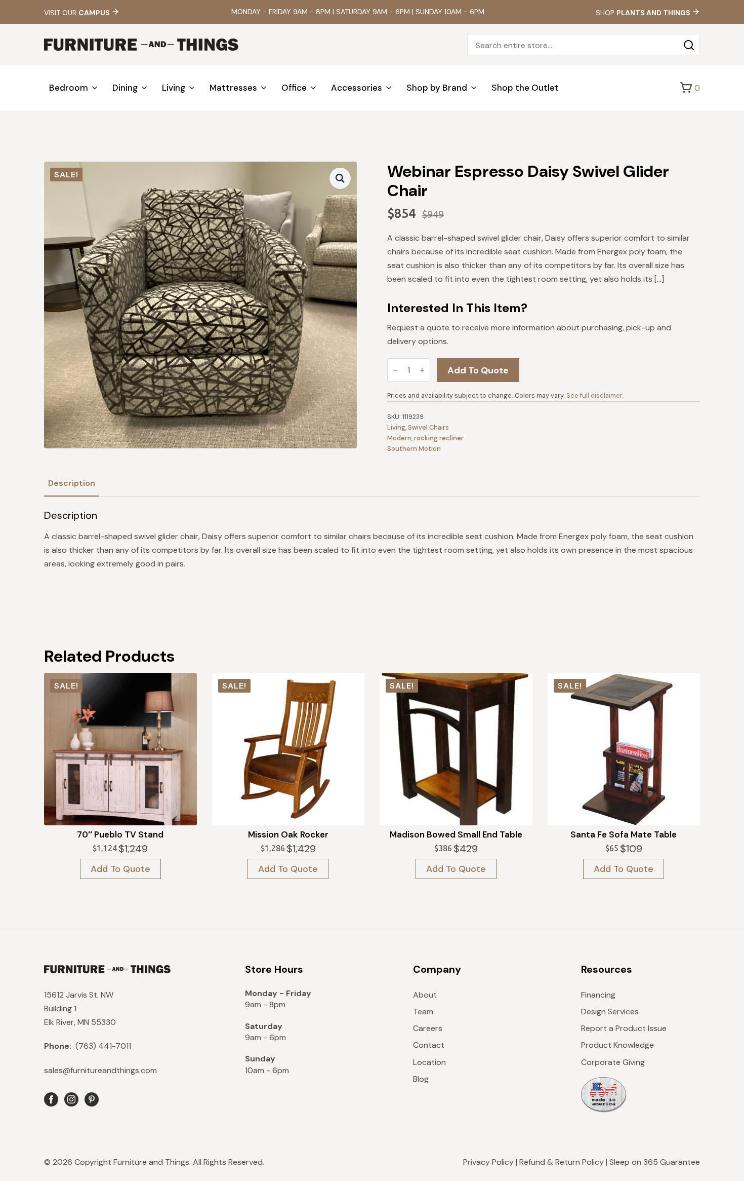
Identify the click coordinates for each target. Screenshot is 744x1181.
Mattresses (233, 87)
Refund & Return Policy (561, 1162)
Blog (421, 1079)
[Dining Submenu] (145, 88)
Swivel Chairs (428, 427)
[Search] (688, 45)
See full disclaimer (594, 395)
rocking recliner (439, 438)
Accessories (356, 87)
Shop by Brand (436, 87)
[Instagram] (71, 1099)
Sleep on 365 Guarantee (654, 1162)
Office (294, 87)
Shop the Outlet (525, 87)
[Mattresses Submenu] (264, 88)
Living (173, 87)
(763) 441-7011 (87, 1046)
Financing (598, 994)
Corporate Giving (613, 1062)
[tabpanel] (372, 540)
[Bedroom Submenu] (95, 88)
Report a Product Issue (624, 1028)
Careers (427, 1028)
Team (423, 1011)
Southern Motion (414, 448)
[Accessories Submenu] (389, 88)
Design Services (610, 1011)
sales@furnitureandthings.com (100, 1070)
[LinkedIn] (92, 1099)
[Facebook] (51, 1099)
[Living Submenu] (192, 88)
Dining (125, 87)
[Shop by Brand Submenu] (474, 88)
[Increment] (422, 370)
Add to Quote (478, 370)
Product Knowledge (617, 1045)
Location (429, 1062)
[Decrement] (395, 370)
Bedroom (68, 87)
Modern (399, 438)
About (425, 994)
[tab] (71, 483)
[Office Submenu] (314, 88)
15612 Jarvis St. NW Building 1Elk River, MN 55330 (80, 1008)
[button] (340, 178)
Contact (428, 1045)
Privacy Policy (488, 1162)
